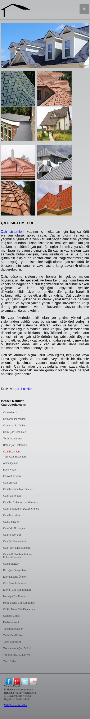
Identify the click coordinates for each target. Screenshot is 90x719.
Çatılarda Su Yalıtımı (14, 425)
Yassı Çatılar (10, 661)
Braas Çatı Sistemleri (15, 445)
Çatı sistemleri (12, 231)
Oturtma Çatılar (11, 615)
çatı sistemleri (23, 388)
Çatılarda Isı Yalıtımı (14, 419)
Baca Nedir (9, 469)
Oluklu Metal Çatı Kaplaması (19, 609)
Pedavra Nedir (11, 622)
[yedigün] (8, 681)
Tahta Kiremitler (12, 641)
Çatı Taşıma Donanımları (17, 547)
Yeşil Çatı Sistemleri (14, 456)
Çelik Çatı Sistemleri (14, 432)
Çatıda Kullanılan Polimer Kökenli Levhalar (17, 556)
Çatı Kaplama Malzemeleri (18, 489)
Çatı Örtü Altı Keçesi (14, 528)
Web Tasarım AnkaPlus (15, 705)
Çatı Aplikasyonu (12, 476)
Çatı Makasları (11, 521)
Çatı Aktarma (10, 412)
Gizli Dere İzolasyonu (15, 583)
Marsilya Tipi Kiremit (14, 596)
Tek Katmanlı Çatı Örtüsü (17, 648)
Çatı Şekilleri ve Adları (15, 541)
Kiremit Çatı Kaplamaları (17, 589)
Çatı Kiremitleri (11, 515)
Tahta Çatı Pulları (13, 635)
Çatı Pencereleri (12, 534)
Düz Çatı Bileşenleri (14, 570)
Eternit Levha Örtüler (15, 576)
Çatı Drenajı (10, 482)
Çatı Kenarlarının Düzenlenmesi (21, 508)
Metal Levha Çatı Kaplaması (19, 602)
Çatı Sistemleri (11, 451)
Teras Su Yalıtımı (12, 438)
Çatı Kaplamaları (12, 495)
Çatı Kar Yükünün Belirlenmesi (20, 502)
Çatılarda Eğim (11, 563)
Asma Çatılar (10, 463)
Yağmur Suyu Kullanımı (16, 654)
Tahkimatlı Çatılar (13, 628)
